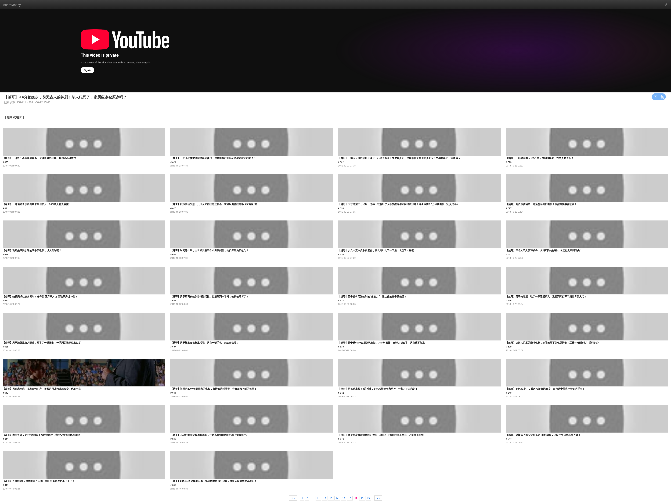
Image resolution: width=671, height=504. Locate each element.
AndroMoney (12, 4)
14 (337, 498)
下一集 (659, 96)
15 (343, 498)
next (378, 498)
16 (349, 498)
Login (665, 4)
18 (362, 498)
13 (331, 498)
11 (318, 498)
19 (368, 498)
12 (324, 498)
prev (293, 498)
